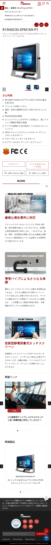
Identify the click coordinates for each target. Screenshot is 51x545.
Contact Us (6, 539)
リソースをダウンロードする (37, 165)
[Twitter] (36, 521)
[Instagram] (24, 526)
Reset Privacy (30, 539)
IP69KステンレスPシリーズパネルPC (19, 15)
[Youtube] (30, 526)
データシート (14, 164)
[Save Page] (36, 24)
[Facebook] (30, 521)
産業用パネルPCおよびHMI (21, 8)
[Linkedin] (24, 521)
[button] (46, 531)
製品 (6, 8)
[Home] (2, 8)
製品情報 (21, 181)
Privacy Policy (17, 539)
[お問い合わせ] (41, 24)
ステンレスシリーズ (12, 12)
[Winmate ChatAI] (46, 537)
